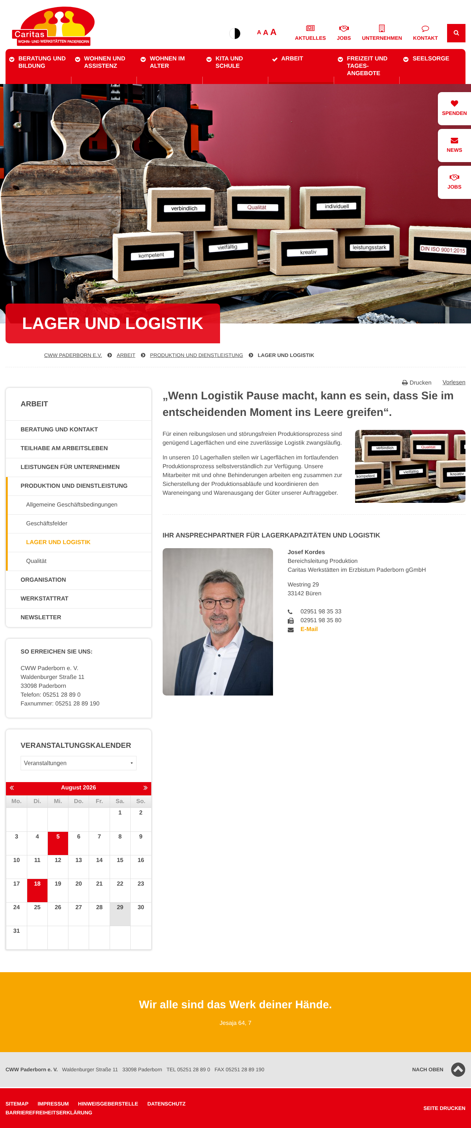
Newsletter (41, 617)
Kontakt (425, 38)
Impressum (53, 1104)
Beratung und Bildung (42, 62)
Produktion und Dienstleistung (196, 355)
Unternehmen (382, 38)
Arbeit (292, 59)
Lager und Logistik (286, 355)
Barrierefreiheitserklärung (49, 1112)
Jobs (344, 38)
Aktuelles (310, 38)
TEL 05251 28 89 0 (188, 1069)
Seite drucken (444, 1108)
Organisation (43, 580)
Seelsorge (430, 59)
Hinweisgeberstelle (108, 1104)
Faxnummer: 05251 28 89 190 (60, 704)
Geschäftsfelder (46, 524)
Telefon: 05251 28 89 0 (51, 695)
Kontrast (234, 33)
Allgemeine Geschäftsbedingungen (71, 505)
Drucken (421, 383)
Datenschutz (166, 1104)
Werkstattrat (44, 599)
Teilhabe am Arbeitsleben (64, 448)
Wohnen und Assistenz (104, 62)
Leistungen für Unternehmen (70, 467)
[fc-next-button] (145, 788)
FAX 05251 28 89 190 (239, 1069)
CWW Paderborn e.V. (73, 355)
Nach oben (427, 1069)
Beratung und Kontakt (59, 430)
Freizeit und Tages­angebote (367, 66)
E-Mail (309, 629)
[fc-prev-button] (11, 788)
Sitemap (17, 1104)
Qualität (36, 561)
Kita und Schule (229, 62)
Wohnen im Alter (167, 62)
